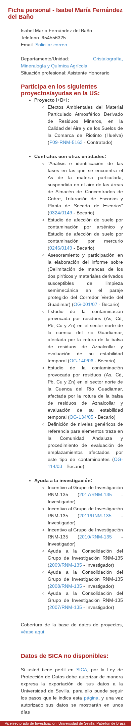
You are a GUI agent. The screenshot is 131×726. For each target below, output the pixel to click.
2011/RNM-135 (95, 515)
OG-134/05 (81, 417)
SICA (81, 669)
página (91, 698)
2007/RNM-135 (65, 607)
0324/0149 (60, 212)
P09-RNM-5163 (66, 142)
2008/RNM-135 (65, 586)
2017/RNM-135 (95, 494)
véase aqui (32, 631)
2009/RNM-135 (65, 565)
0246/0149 (60, 248)
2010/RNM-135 (95, 536)
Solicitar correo (51, 44)
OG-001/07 (85, 304)
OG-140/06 (81, 360)
